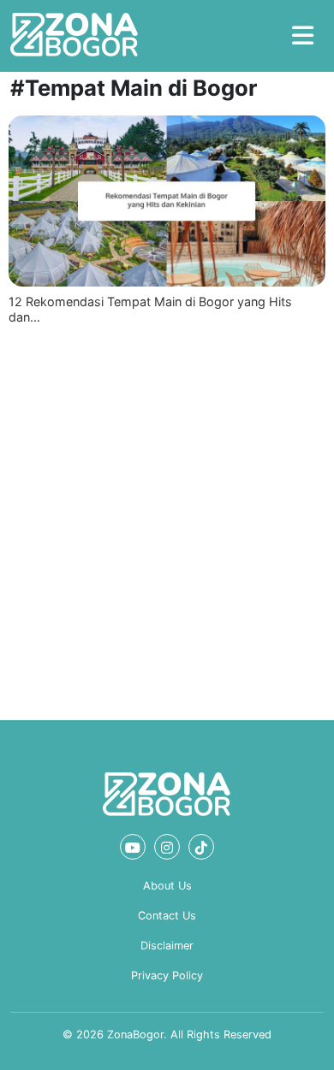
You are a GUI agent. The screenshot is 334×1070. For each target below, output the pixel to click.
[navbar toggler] (303, 36)
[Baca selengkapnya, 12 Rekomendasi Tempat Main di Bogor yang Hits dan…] (167, 201)
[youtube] (133, 847)
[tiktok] (201, 847)
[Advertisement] (167, 519)
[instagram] (167, 847)
